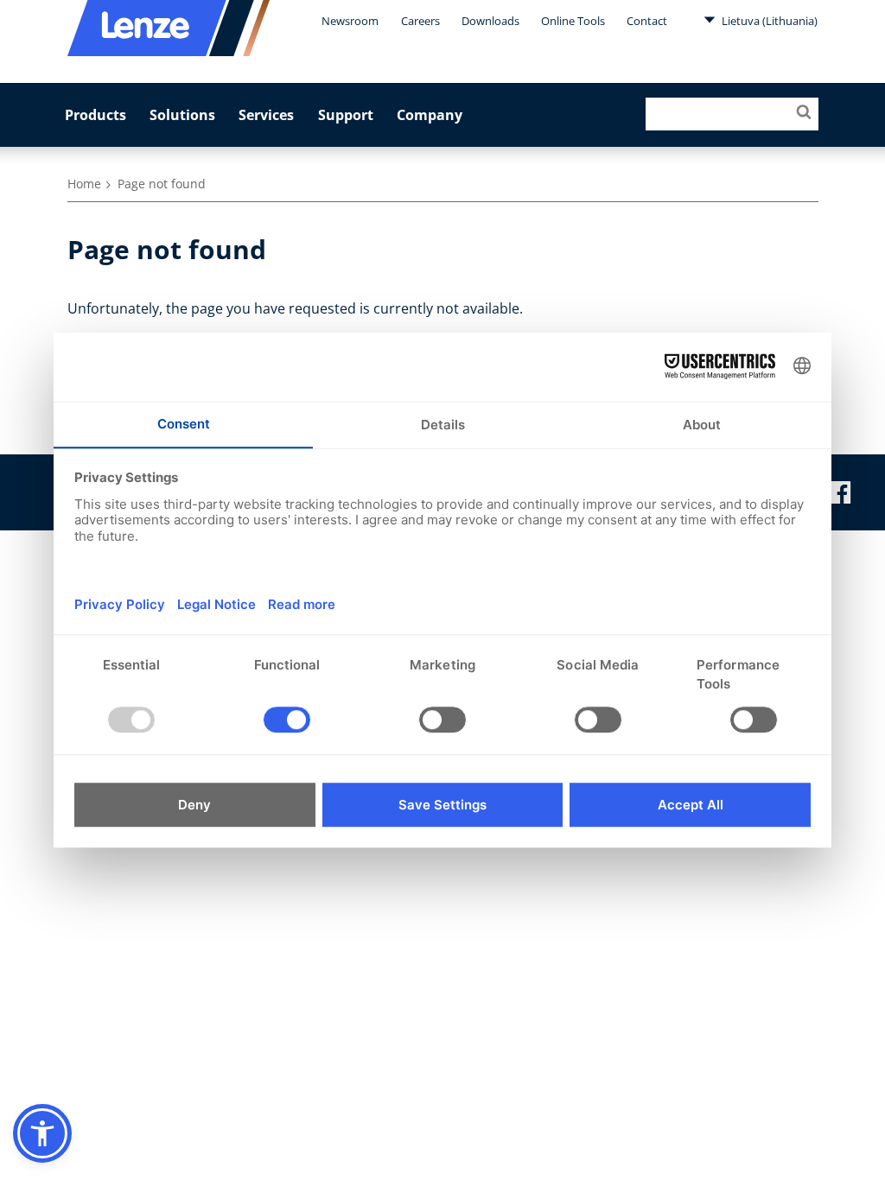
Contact (647, 21)
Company (429, 114)
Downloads (490, 21)
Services (266, 114)
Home (84, 183)
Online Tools (573, 21)
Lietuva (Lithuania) (768, 21)
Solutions (182, 114)
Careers (420, 21)
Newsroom (350, 21)
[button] (42, 1133)
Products (95, 114)
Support (345, 114)
